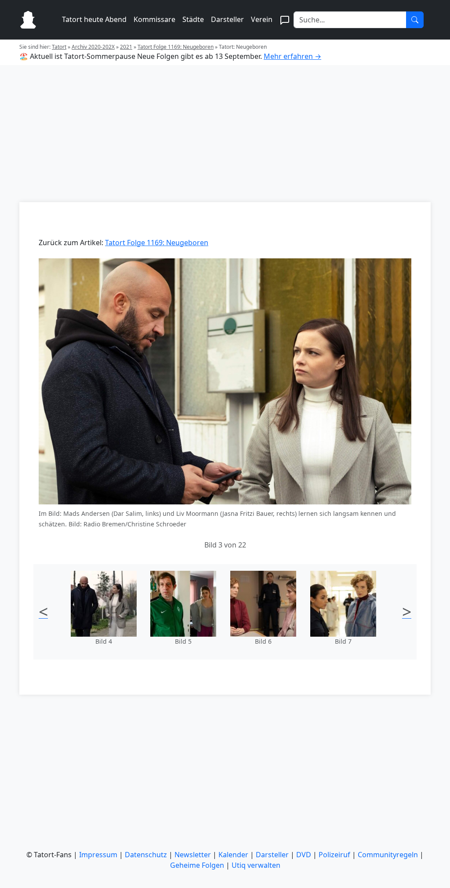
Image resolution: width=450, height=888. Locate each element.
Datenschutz (146, 854)
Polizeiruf (334, 854)
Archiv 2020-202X (93, 47)
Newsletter (192, 854)
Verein (261, 19)
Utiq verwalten (256, 865)
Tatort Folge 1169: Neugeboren (176, 47)
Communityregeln (388, 854)
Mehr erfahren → (292, 56)
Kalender (233, 854)
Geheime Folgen (197, 865)
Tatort (59, 47)
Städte (193, 19)
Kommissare (154, 19)
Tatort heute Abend (94, 19)
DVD (303, 854)
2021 (126, 47)
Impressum (98, 854)
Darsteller (227, 19)
